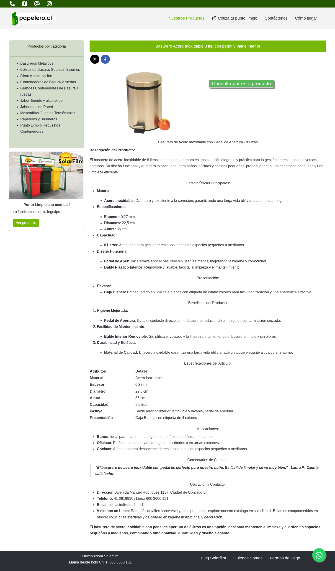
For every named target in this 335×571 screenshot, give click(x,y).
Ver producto (26, 223)
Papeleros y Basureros (38, 119)
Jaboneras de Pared (36, 107)
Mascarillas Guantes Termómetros (47, 113)
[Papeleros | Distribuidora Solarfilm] (33, 18)
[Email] (37, 4)
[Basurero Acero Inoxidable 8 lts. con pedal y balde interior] (148, 103)
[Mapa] (24, 4)
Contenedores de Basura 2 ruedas (48, 82)
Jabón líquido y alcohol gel (42, 100)
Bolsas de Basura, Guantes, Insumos (50, 69)
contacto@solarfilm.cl (125, 505)
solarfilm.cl (262, 511)
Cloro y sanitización (36, 76)
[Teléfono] (12, 4)
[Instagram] (49, 4)
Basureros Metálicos (36, 63)
